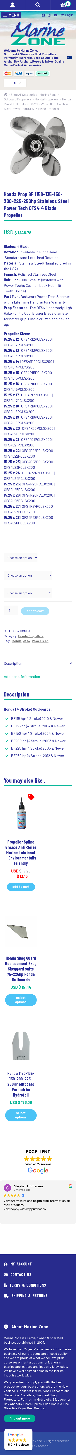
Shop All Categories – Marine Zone (33, 94)
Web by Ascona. (38, 1446)
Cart (60, 2)
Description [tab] (13, 663)
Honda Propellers (47, 99)
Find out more (19, 1418)
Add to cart (35, 611)
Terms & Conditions (28, 1285)
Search (38, 5)
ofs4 (26, 641)
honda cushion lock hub (21, 586)
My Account (21, 1263)
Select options (21, 1000)
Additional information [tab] (22, 676)
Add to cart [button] (21, 887)
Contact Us (21, 1274)
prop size (11, 550)
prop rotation (14, 568)
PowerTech (40, 641)
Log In (69, 15)
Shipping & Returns (29, 1295)
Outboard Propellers (18, 99)
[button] (18, 1439)
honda (17, 641)
